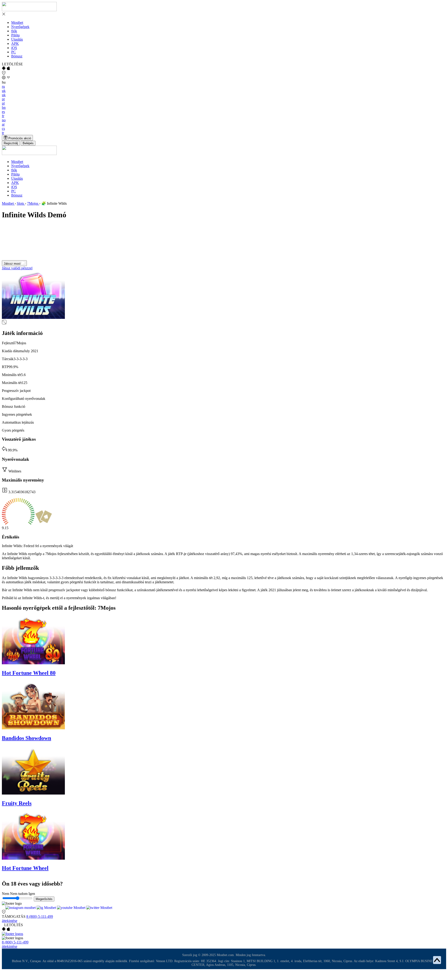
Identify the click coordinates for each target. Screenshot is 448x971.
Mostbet (17, 23)
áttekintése (9, 921)
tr (3, 133)
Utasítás (17, 39)
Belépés (28, 143)
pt (3, 99)
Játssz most (12, 263)
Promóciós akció (19, 138)
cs (3, 128)
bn (4, 107)
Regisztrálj (11, 143)
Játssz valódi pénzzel (17, 268)
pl (3, 103)
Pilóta (15, 35)
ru (3, 86)
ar (3, 124)
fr (3, 116)
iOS (14, 48)
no (4, 120)
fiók (14, 31)
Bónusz (16, 56)
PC (13, 52)
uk (4, 91)
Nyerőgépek (20, 27)
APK (15, 44)
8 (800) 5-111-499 (39, 916)
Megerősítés (44, 899)
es (3, 112)
